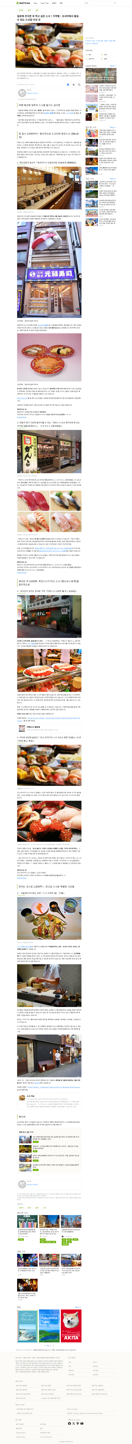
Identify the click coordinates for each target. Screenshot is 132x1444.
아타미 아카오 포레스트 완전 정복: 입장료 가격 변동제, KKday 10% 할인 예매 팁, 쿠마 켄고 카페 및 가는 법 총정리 (108, 195)
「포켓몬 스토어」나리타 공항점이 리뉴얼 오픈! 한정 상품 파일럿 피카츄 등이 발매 (107, 106)
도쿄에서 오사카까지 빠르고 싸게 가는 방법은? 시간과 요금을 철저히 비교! (56, 1166)
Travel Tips (44, 3)
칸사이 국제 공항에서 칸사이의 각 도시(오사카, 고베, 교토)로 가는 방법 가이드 (56, 1156)
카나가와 (71, 1375)
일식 (37, 10)
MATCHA (44, 1236)
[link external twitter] (74, 1424)
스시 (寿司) (70, 113)
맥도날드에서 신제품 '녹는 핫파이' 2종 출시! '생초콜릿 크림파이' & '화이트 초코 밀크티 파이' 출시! (107, 117)
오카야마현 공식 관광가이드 (24, 1409)
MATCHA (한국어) (21, 1390)
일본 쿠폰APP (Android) (99, 1394)
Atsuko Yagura (25, 1236)
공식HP (37, 1083)
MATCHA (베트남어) (98, 1390)
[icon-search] (114, 3)
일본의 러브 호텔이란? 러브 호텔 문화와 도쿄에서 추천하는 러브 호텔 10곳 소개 (108, 160)
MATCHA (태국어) (97, 1386)
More (77, 1307)
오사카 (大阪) (49, 113)
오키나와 (95, 1370)
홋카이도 (95, 1366)
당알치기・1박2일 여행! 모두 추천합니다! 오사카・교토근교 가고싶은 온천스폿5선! (55, 1147)
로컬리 (54, 3)
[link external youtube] (82, 1424)
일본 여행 (112, 41)
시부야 (89, 41)
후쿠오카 (95, 43)
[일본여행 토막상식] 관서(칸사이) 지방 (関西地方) (71, 1231)
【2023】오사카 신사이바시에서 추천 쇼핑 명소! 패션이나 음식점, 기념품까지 (49, 1270)
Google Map (22, 417)
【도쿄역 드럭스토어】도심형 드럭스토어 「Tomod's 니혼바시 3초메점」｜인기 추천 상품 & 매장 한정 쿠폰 (107, 185)
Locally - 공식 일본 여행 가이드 (51, 1398)
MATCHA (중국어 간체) (48, 1390)
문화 (105, 59)
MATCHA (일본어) (21, 1386)
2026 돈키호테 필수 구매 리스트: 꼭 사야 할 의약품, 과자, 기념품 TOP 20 (107, 142)
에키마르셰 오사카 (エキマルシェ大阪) (52, 551)
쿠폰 (61, 3)
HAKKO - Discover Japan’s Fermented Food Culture (85, 1413)
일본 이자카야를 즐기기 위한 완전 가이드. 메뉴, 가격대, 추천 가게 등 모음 (27, 1295)
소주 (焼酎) (31, 643)
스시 (44, 1208)
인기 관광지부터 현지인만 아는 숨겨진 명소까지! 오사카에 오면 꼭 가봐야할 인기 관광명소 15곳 (56, 1138)
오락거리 (91, 59)
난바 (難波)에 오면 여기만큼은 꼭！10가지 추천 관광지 (107, 169)
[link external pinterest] (78, 1424)
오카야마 (95, 1375)
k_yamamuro (68, 1236)
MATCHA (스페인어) (47, 1394)
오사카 (21, 10)
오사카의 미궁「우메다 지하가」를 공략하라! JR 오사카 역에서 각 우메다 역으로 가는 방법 (49, 1233)
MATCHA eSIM (20, 1398)
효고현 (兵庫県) (43, 325)
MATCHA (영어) (46, 1386)
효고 (35, 1151)
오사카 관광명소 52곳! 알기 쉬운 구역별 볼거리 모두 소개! (27, 1269)
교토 (69, 1366)
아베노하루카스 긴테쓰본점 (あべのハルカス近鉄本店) (53, 548)
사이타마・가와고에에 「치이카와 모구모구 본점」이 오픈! (107, 97)
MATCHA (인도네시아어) (74, 1390)
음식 (29, 10)
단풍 (106, 41)
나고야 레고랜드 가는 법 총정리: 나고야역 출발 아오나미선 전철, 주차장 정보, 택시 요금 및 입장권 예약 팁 (107, 222)
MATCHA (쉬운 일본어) (23, 1394)
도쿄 (94, 41)
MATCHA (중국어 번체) (74, 1386)
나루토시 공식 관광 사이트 (24, 1413)
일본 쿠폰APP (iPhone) (74, 1394)
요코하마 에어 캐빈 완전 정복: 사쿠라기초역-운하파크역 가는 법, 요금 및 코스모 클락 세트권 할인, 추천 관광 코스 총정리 (107, 204)
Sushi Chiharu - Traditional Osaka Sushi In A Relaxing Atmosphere (53, 1087)
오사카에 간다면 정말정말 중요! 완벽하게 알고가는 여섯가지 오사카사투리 (27, 1232)
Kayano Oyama (32, 93)
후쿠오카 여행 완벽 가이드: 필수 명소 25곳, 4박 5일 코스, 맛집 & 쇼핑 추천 (107, 151)
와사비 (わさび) (22, 398)
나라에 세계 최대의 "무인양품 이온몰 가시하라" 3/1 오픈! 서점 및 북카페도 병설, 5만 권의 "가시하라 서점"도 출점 (101, 80)
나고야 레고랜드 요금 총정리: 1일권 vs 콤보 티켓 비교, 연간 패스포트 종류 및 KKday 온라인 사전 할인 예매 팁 (107, 214)
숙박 (105, 55)
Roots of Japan (72, 1409)
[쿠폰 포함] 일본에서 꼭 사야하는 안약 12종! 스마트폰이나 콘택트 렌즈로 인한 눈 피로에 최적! (107, 133)
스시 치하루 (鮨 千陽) (24, 946)
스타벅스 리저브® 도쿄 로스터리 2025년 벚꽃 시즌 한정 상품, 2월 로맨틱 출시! (107, 88)
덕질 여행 (100, 41)
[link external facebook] (70, 1424)
